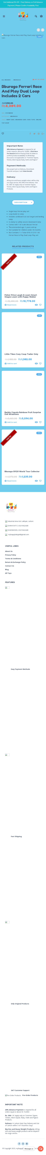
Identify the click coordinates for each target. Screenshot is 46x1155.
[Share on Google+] (42, 133)
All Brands (6, 80)
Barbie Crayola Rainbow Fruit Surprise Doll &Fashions (23, 413)
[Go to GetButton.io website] (40, 1152)
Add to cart (12, 363)
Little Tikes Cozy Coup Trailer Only (21, 354)
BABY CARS (11, 119)
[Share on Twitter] (34, 133)
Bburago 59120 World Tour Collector (22, 471)
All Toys (8, 573)
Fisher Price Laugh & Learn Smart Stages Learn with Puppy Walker (21, 296)
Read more (11, 305)
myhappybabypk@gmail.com (18, 534)
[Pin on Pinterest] (38, 133)
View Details (27, 171)
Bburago (17, 80)
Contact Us (9, 566)
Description (20, 202)
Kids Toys (31, 119)
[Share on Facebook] (29, 133)
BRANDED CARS (20, 119)
